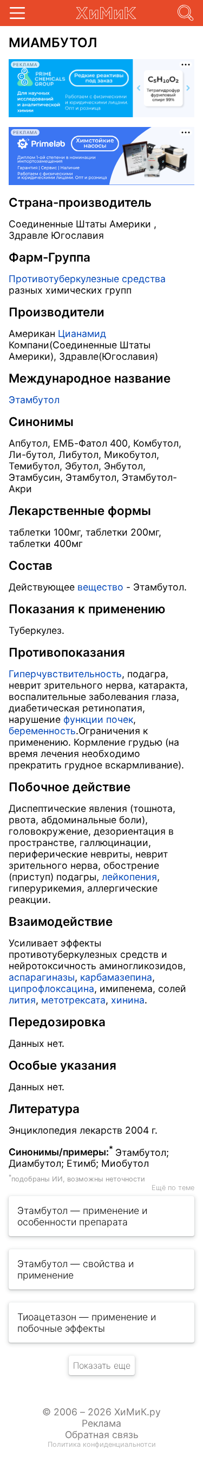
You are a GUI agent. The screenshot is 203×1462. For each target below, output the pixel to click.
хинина (128, 1000)
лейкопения (129, 876)
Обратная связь (102, 1434)
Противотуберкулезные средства (87, 278)
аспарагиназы (42, 977)
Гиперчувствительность (65, 673)
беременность (42, 730)
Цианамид (82, 333)
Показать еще (101, 1365)
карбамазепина (116, 977)
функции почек (98, 719)
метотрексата (73, 1000)
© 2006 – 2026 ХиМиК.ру (101, 1411)
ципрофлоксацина (51, 988)
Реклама (101, 1423)
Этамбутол (34, 399)
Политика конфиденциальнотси (102, 1444)
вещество (100, 587)
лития (22, 1000)
